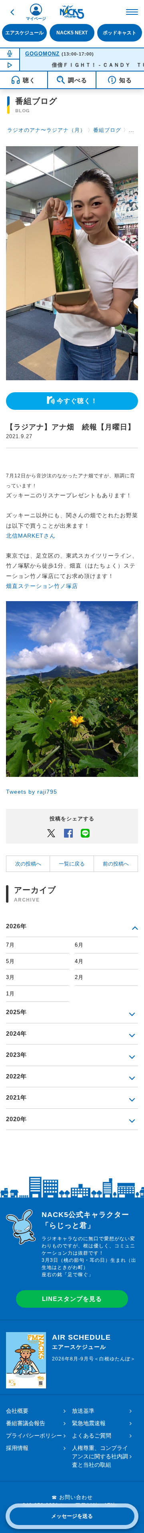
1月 (10, 994)
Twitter (51, 833)
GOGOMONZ (42, 54)
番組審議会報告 (25, 1423)
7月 (10, 945)
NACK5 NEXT (72, 32)
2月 (79, 977)
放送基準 (83, 1411)
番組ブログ (107, 130)
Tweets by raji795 (31, 791)
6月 (79, 945)
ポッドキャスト (119, 32)
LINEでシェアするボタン (85, 833)
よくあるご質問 (91, 1435)
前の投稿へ (116, 864)
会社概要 (17, 1411)
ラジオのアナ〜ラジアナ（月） (46, 130)
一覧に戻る (72, 864)
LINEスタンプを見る (72, 1298)
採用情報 (17, 1448)
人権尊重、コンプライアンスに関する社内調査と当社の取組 (100, 1456)
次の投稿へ (28, 864)
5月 (10, 961)
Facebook (68, 833)
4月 (79, 961)
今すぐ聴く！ (77, 400)
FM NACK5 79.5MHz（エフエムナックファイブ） (72, 12)
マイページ (36, 18)
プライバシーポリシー (34, 1435)
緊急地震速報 (89, 1423)
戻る (12, 12)
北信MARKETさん (31, 535)
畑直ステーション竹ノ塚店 (42, 586)
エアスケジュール (24, 32)
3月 (10, 977)
